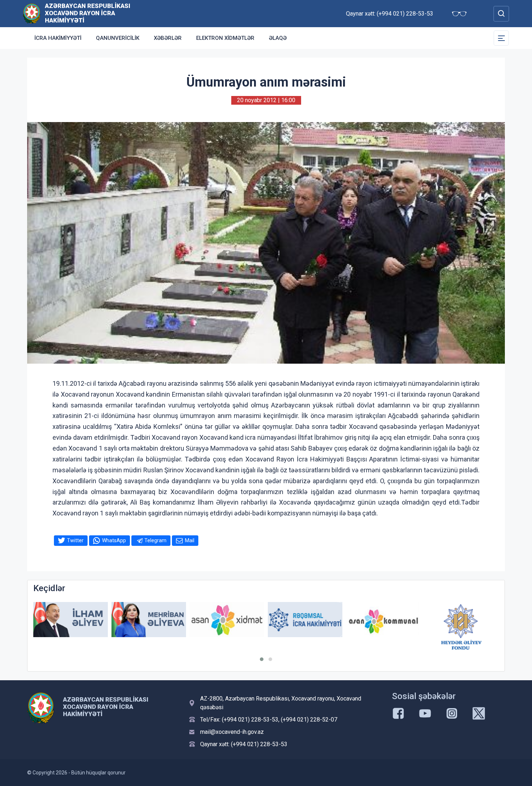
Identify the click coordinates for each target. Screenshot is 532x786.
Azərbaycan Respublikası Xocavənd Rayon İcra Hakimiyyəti (87, 13)
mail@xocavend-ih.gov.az (232, 731)
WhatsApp (114, 540)
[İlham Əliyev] (70, 619)
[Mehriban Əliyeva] (148, 619)
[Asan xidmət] (227, 619)
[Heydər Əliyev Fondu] (461, 627)
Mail (189, 540)
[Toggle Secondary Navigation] (501, 38)
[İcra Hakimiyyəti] (32, 13)
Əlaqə (278, 38)
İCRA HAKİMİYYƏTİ (57, 38)
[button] (261, 659)
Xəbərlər (168, 38)
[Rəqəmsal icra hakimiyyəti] (305, 619)
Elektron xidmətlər (225, 38)
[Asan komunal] (383, 619)
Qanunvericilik (117, 38)
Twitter (75, 540)
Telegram (155, 540)
